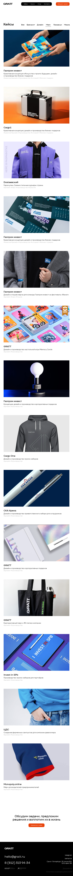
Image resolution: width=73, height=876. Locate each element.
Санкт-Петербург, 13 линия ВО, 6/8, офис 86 (59, 862)
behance (68, 858)
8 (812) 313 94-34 (17, 863)
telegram (68, 855)
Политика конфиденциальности (59, 872)
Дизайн (40, 25)
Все (22, 25)
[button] (63, 4)
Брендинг (31, 25)
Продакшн (57, 25)
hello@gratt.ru (15, 856)
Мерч (48, 25)
